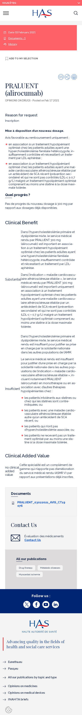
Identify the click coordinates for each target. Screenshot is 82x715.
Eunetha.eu (15, 661)
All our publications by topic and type (32, 677)
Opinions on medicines (22, 686)
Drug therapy (26, 567)
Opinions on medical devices (26, 692)
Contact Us (32, 540)
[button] (75, 13)
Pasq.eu (13, 668)
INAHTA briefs (18, 699)
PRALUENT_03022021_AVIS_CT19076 (41, 504)
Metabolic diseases (50, 567)
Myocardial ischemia (29, 574)
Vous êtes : (9, 3)
